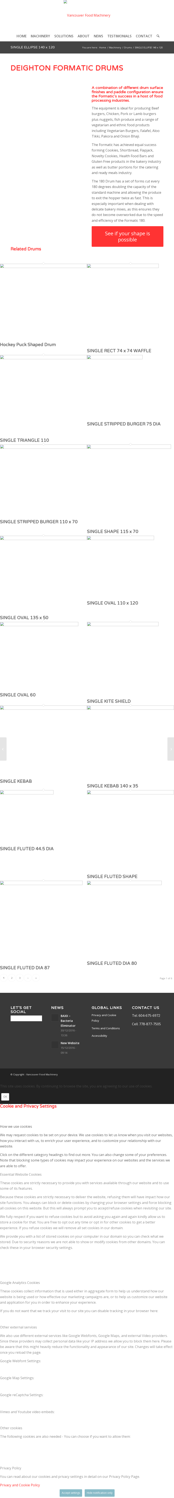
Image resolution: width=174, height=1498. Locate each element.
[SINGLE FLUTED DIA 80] (124, 883)
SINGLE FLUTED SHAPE (112, 876)
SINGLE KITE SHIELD (109, 701)
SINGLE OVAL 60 (18, 695)
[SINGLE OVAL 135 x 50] (43, 538)
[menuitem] (21, 36)
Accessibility (99, 1036)
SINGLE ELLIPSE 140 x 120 (33, 47)
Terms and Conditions (106, 1028)
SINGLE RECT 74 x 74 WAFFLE (119, 350)
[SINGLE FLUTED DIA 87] (41, 883)
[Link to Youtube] (160, 1074)
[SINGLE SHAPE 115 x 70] (129, 447)
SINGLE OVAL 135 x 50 (24, 617)
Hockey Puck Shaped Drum (28, 344)
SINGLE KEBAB (16, 781)
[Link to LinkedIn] (154, 1074)
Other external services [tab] (18, 1327)
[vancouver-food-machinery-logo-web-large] (87, 15)
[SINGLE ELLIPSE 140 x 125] (170, 749)
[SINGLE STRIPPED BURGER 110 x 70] (43, 447)
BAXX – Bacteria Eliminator (68, 1021)
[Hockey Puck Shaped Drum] (43, 266)
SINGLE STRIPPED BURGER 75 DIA (124, 424)
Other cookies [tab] (11, 1428)
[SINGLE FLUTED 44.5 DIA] (26, 793)
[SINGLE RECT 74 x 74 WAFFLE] (123, 266)
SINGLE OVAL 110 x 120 (112, 603)
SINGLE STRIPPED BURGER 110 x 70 (39, 522)
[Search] (156, 36)
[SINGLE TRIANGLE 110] (43, 358)
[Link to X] (141, 1074)
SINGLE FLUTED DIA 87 (25, 968)
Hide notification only (99, 1493)
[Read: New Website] (55, 1045)
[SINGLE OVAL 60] (39, 625)
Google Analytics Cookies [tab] (20, 1282)
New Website (70, 1043)
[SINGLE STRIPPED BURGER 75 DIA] (115, 358)
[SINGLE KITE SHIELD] (123, 625)
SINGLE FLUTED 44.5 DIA (27, 848)
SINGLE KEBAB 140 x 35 (112, 786)
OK (5, 1096)
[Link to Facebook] (147, 1074)
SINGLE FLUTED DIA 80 (112, 963)
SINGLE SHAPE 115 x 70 (112, 531)
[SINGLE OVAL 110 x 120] (120, 538)
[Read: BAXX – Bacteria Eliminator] (55, 1017)
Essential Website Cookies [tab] (21, 1174)
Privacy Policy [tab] (10, 1468)
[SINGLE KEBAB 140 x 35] (130, 708)
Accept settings (71, 1493)
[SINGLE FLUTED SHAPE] (130, 793)
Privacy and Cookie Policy (104, 1018)
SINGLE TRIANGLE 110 (24, 440)
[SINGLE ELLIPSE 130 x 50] (3, 749)
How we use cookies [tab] (16, 1126)
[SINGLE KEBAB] (43, 708)
